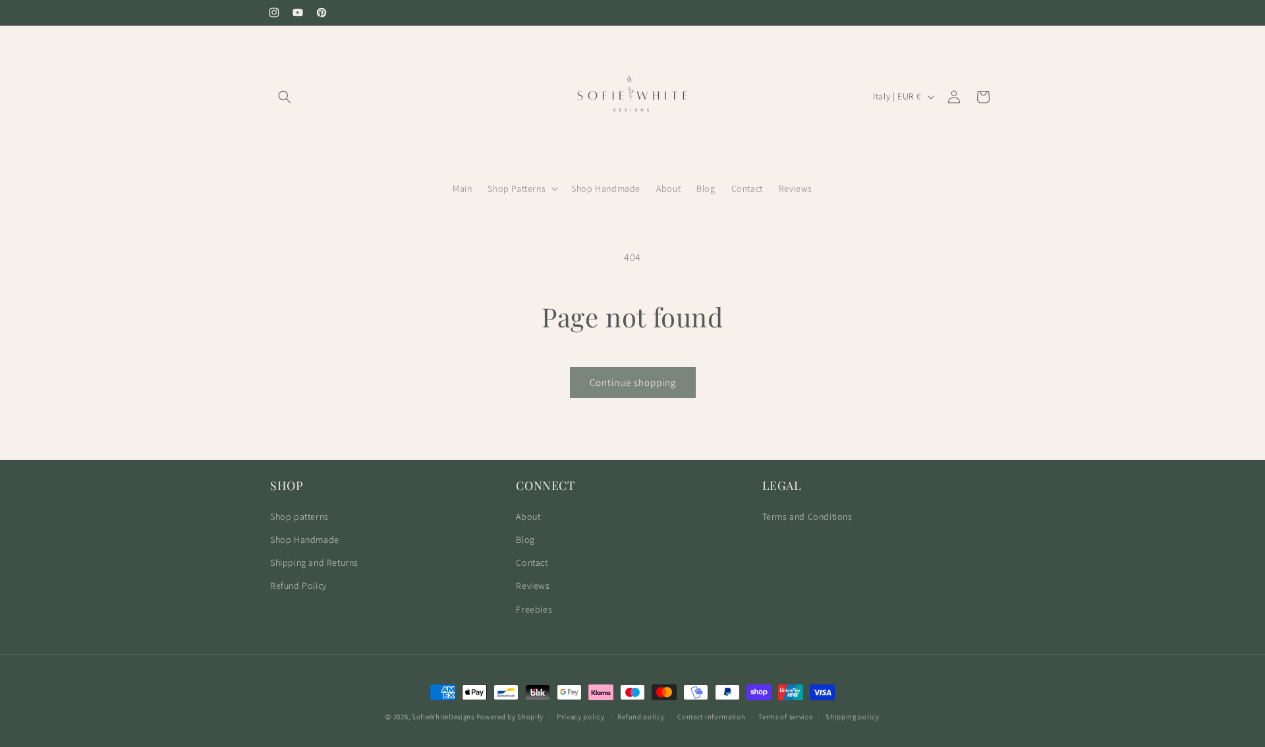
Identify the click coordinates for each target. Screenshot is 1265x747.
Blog (525, 539)
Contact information (711, 716)
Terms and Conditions (807, 516)
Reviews (532, 586)
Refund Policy (298, 586)
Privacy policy (581, 716)
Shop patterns (299, 516)
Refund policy (640, 716)
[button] (284, 96)
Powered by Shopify (510, 716)
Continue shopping (633, 382)
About (528, 516)
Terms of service (785, 716)
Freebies (534, 609)
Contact (532, 562)
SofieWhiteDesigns (443, 716)
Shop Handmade (304, 539)
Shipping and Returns (314, 562)
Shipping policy (853, 716)
